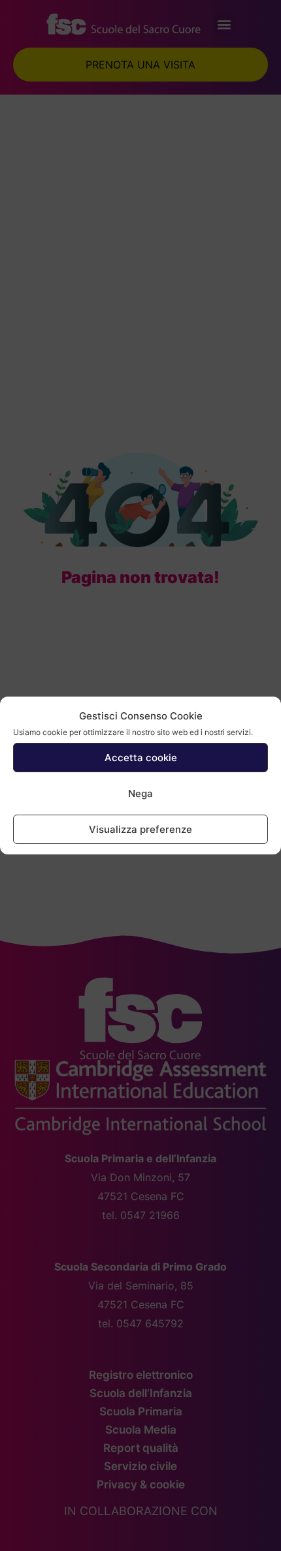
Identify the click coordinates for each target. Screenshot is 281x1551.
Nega (140, 793)
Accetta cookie (141, 757)
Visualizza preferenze (140, 829)
